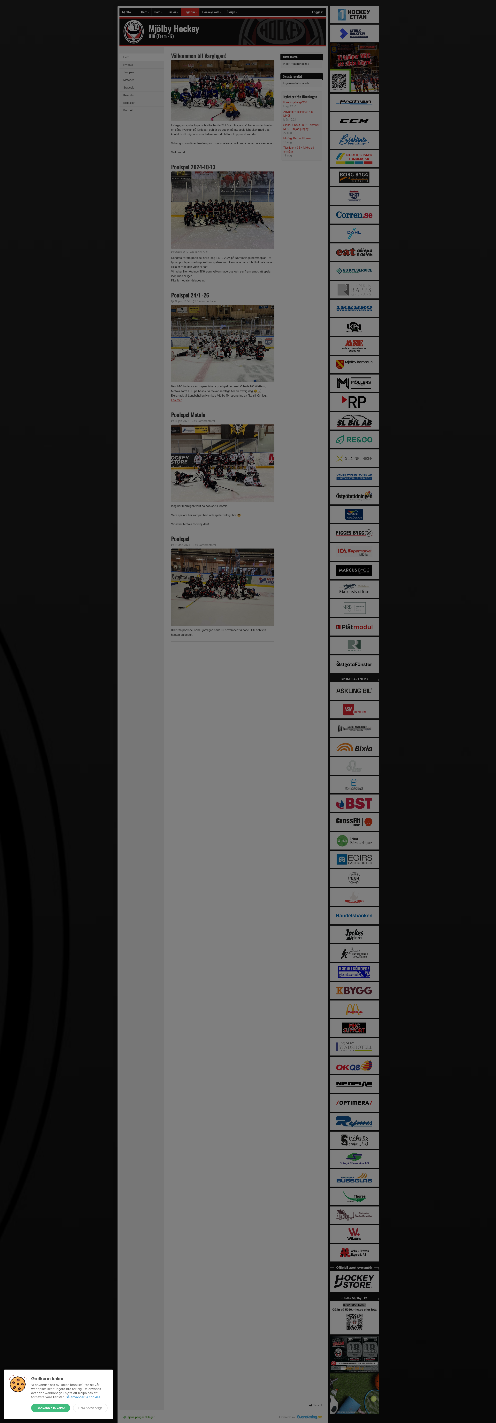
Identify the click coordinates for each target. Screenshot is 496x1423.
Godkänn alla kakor (50, 1408)
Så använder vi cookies (83, 1397)
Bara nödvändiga (90, 1408)
